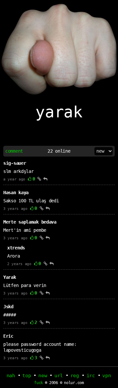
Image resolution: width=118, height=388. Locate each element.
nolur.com (74, 382)
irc (91, 376)
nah (11, 376)
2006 (53, 382)
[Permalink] (39, 178)
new (42, 376)
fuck (38, 382)
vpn (106, 376)
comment (14, 151)
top (26, 376)
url (58, 376)
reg (74, 376)
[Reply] (45, 178)
